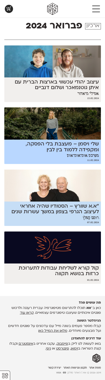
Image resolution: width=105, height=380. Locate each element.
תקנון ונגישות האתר (75, 368)
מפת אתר (95, 368)
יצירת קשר (54, 368)
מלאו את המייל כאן (52, 331)
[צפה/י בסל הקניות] (9, 9)
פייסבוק (62, 343)
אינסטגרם (26, 343)
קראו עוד (27, 313)
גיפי (48, 348)
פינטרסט (62, 348)
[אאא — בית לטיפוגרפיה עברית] (96, 358)
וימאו (74, 348)
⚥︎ (5, 376)
